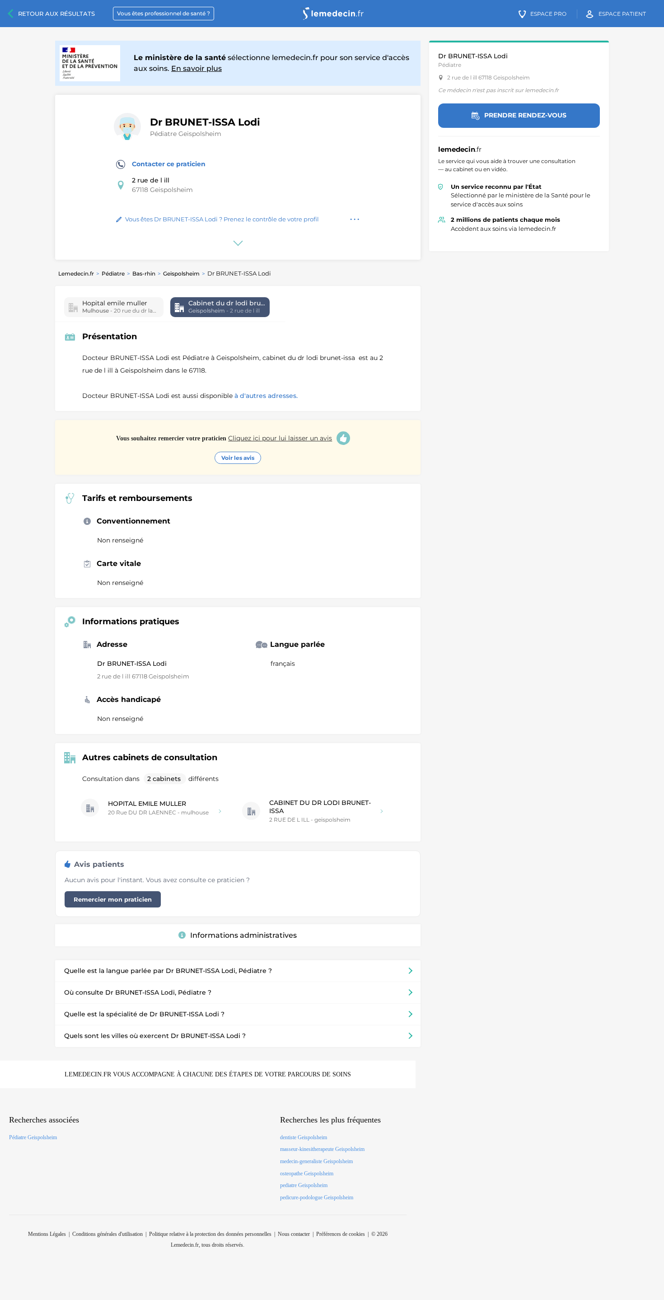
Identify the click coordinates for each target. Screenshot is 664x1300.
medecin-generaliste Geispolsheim (316, 1161)
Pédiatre (113, 273)
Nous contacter (294, 1234)
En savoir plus (196, 68)
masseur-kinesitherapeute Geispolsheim (322, 1149)
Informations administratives (243, 935)
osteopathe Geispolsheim (306, 1173)
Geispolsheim (181, 273)
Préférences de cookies (340, 1234)
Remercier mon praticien (113, 899)
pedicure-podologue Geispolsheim (316, 1197)
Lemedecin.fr (76, 273)
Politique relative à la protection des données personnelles (210, 1234)
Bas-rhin (143, 273)
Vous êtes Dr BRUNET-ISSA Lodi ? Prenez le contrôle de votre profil (222, 219)
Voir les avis (237, 457)
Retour (56, 13)
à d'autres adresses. (266, 396)
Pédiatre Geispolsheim (185, 134)
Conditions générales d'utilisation (107, 1234)
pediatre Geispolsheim (303, 1185)
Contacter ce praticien (169, 164)
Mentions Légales (47, 1234)
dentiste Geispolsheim (303, 1137)
